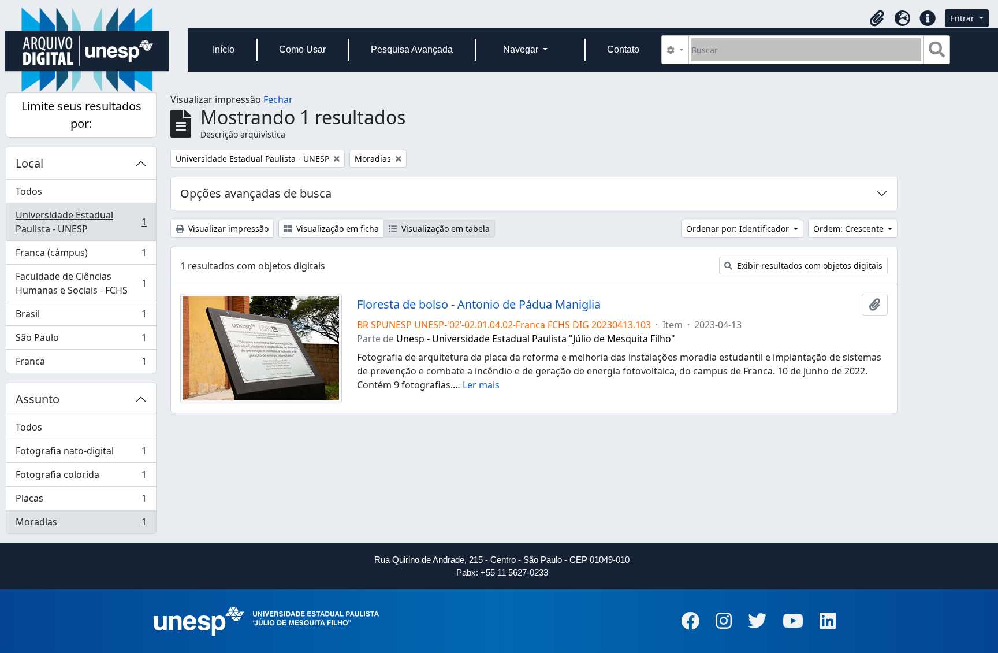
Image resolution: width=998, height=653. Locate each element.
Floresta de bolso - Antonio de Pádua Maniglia (479, 304)
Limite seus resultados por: (81, 114)
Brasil (81, 316)
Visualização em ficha (336, 228)
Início (223, 49)
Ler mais (481, 385)
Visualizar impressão (227, 228)
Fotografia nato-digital (81, 453)
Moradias (81, 524)
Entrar (963, 18)
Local (29, 163)
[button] (876, 18)
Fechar (278, 99)
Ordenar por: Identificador (738, 228)
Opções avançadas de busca (256, 193)
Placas (81, 501)
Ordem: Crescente (849, 228)
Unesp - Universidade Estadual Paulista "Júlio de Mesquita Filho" (535, 338)
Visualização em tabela (444, 228)
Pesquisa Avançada (412, 49)
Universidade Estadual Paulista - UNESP (81, 222)
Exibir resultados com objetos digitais (808, 265)
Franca (81, 364)
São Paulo (81, 340)
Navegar (522, 49)
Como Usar (302, 49)
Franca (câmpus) (81, 255)
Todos (29, 191)
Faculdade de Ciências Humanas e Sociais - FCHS (81, 283)
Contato (623, 49)
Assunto (37, 399)
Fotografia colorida (81, 477)
